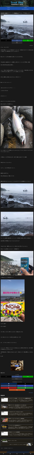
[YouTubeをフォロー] (9, 388)
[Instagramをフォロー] (25, 386)
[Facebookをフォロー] (9, 386)
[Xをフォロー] (25, 384)
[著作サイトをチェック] (9, 384)
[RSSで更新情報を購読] (17, 390)
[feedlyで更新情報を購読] (25, 388)
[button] (17, 43)
